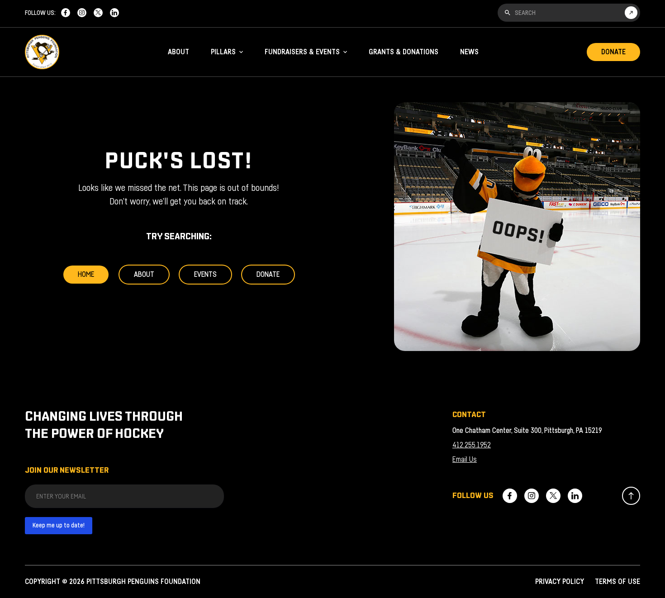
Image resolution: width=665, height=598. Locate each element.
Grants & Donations (403, 52)
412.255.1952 (471, 445)
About (178, 52)
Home (86, 274)
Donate (613, 52)
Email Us (464, 459)
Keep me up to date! (59, 525)
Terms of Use (617, 581)
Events (205, 274)
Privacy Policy (559, 581)
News (469, 52)
